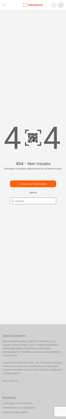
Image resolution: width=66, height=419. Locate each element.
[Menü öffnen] (54, 5)
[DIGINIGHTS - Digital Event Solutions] (32, 5)
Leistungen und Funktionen (17, 403)
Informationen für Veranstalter (19, 407)
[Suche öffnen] (4, 5)
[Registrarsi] (60, 5)
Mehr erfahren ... (12, 380)
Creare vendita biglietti (15, 412)
